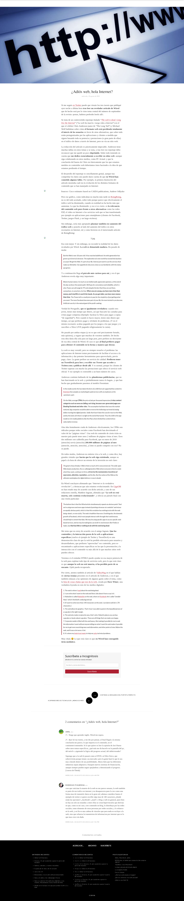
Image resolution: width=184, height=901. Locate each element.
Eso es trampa (119, 872)
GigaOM (117, 486)
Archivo (92, 846)
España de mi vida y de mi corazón (45, 868)
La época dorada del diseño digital (126, 867)
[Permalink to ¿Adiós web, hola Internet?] (92, 45)
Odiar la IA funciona (41, 858)
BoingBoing (116, 197)
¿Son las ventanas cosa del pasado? (126, 877)
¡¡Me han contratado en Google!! (125, 875)
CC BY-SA (92, 895)
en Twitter (77, 105)
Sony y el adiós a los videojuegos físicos (47, 878)
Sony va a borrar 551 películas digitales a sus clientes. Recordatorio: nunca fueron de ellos (49, 881)
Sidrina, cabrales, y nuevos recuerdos (46, 865)
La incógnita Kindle (121, 870)
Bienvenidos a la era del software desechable (49, 875)
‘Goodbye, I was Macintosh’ (124, 864)
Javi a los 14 (38, 871)
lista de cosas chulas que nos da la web (80, 582)
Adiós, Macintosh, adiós (122, 858)
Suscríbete (92, 671)
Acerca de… (78, 846)
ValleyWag (101, 572)
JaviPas (77, 875)
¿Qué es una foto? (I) (121, 880)
